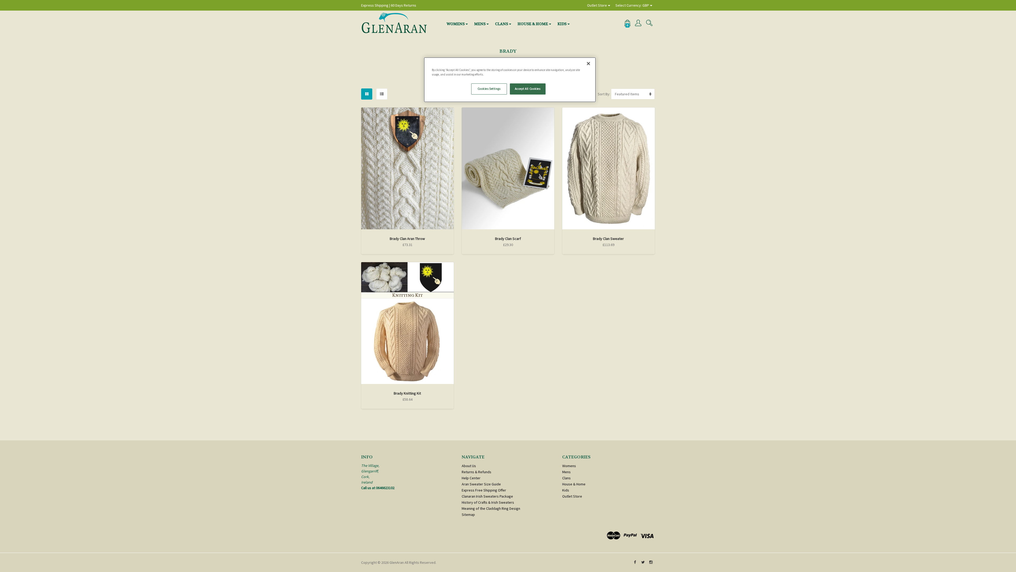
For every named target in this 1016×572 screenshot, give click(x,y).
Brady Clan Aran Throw (407, 238)
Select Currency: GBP (632, 5)
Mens (480, 23)
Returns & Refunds (476, 472)
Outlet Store (597, 5)
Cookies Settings (489, 89)
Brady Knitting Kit (407, 393)
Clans (501, 23)
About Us (469, 465)
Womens (456, 23)
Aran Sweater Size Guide (481, 484)
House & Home (533, 23)
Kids (561, 23)
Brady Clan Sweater (608, 238)
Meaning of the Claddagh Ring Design (491, 508)
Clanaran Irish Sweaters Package (487, 496)
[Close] (588, 63)
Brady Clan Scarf (508, 238)
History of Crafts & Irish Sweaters (488, 502)
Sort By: (604, 94)
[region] (510, 79)
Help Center (471, 478)
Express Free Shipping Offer (484, 490)
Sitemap (468, 514)
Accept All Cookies (527, 89)
